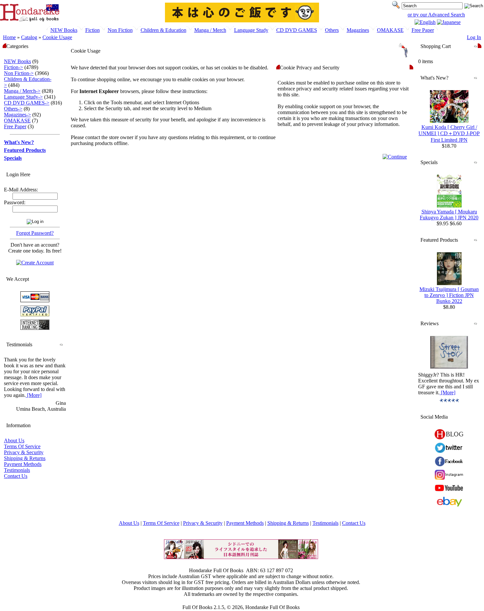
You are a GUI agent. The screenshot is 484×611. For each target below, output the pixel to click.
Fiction (92, 30)
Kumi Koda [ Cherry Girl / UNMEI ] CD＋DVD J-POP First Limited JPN (449, 133)
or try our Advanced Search (436, 14)
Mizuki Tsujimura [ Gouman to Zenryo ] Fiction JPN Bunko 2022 (449, 295)
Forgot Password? (35, 233)
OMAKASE (390, 30)
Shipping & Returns (24, 458)
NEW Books (63, 30)
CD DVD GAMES (296, 30)
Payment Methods (22, 464)
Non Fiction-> (19, 73)
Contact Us (15, 476)
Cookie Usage (57, 37)
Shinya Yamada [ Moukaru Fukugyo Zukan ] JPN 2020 (449, 214)
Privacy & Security (23, 452)
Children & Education (163, 30)
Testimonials (17, 470)
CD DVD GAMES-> (26, 103)
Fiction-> (13, 67)
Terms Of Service (22, 446)
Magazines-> (17, 114)
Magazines (358, 30)
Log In (474, 37)
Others (332, 30)
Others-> (13, 108)
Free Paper (423, 30)
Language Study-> (23, 97)
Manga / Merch (210, 30)
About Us (14, 440)
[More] (33, 395)
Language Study (251, 30)
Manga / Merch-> (22, 91)
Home (9, 37)
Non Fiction (120, 30)
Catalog (29, 37)
